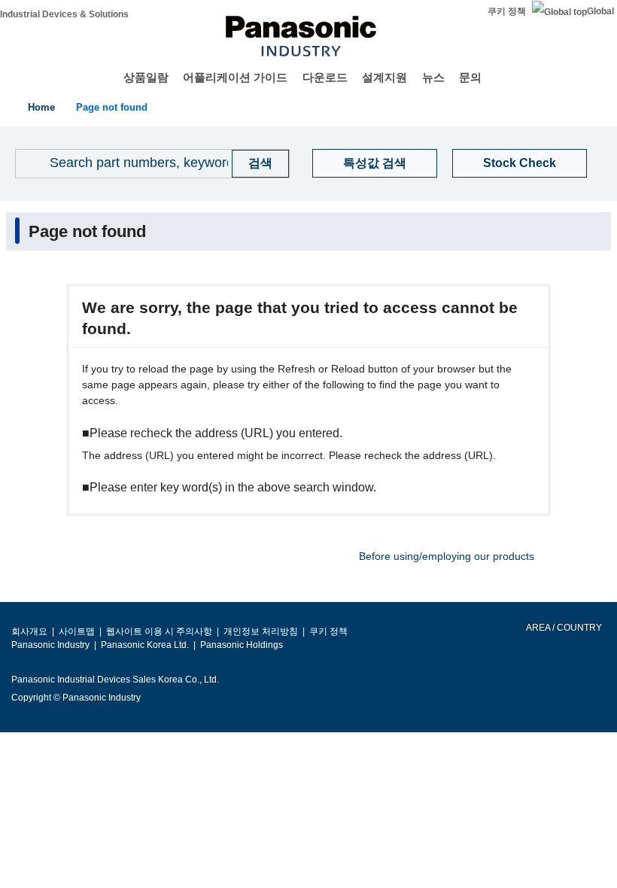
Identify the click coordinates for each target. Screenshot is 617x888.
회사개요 (29, 631)
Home (41, 107)
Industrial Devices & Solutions (64, 14)
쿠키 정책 (507, 11)
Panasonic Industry (50, 645)
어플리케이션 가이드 (235, 77)
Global (600, 11)
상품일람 (146, 77)
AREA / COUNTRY (563, 627)
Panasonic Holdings (241, 645)
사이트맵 (77, 631)
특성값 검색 (374, 163)
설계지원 (384, 77)
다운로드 (325, 77)
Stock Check (519, 163)
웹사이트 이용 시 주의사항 (159, 631)
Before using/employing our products (446, 556)
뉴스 (433, 77)
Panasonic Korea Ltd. (145, 645)
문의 (470, 77)
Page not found (111, 107)
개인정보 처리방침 (260, 631)
